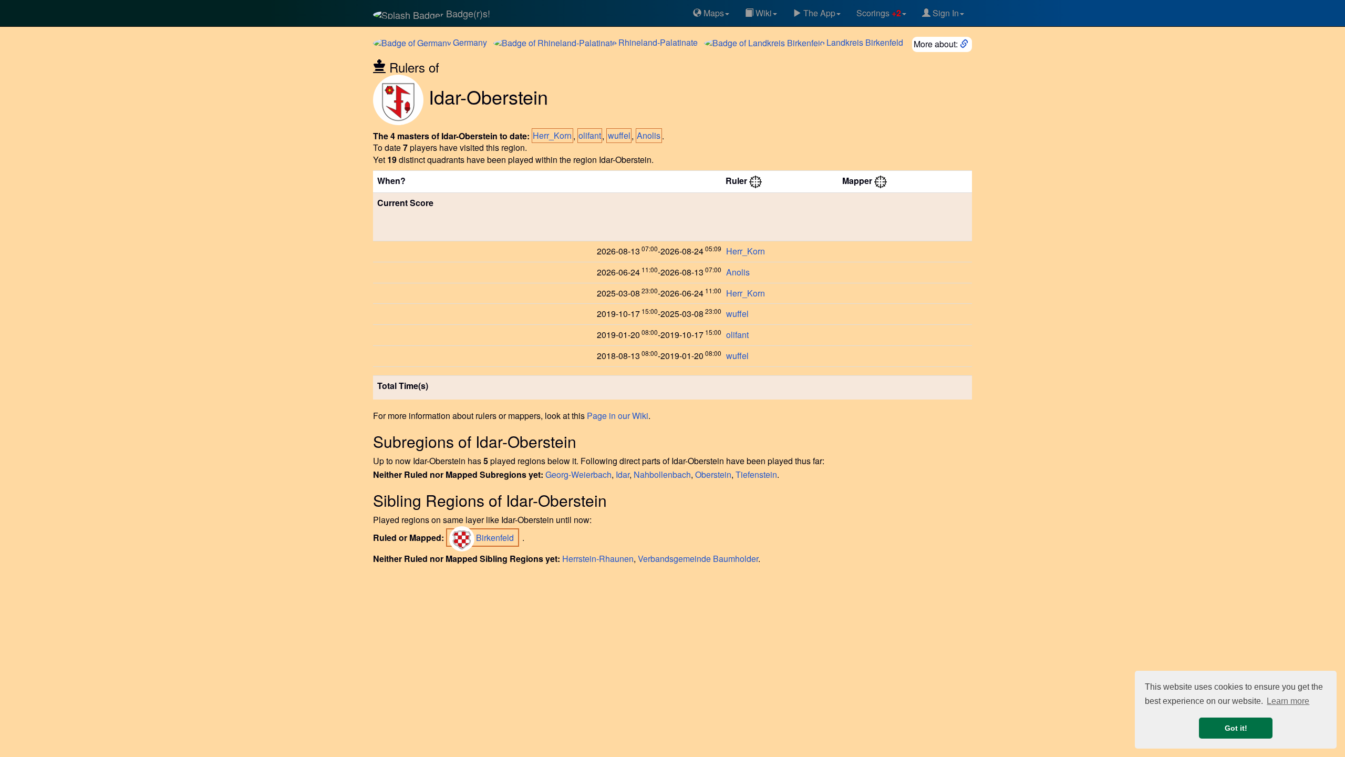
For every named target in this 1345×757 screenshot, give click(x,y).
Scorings (878, 13)
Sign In (944, 13)
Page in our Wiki (617, 416)
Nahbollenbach (662, 474)
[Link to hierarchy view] (755, 181)
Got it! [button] (1236, 728)
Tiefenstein (756, 474)
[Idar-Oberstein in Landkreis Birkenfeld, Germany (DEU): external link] (965, 44)
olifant (589, 136)
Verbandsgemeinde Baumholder (698, 559)
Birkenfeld (864, 42)
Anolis (648, 136)
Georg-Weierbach (578, 474)
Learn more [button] (1288, 701)
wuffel (619, 136)
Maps (712, 13)
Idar (622, 474)
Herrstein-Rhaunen (598, 559)
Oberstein (713, 474)
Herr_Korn (552, 136)
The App (818, 13)
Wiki (762, 13)
